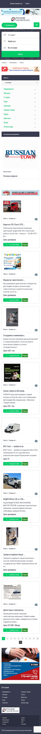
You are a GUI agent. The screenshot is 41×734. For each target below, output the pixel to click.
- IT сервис (4, 697)
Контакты (23, 724)
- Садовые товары (25, 692)
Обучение (7, 93)
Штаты (23, 720)
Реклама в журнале (10, 176)
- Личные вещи (24, 702)
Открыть (25, 244)
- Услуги (22, 700)
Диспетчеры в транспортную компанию (17, 610)
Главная (4, 718)
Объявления (5, 720)
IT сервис (7, 97)
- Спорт (4, 700)
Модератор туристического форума (16, 280)
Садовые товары (9, 110)
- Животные (23, 697)
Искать (20, 54)
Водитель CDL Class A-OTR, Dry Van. (16, 224)
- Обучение (4, 694)
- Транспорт (5, 702)
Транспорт (7, 105)
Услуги (6, 122)
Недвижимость (9, 89)
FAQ (22, 722)
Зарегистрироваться (16, 3)
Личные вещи (8, 126)
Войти (27, 3)
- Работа (22, 694)
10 (37, 638)
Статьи (4, 724)
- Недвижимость (6, 692)
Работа (6, 114)
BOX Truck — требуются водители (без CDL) (19, 446)
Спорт (6, 101)
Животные (7, 118)
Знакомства (5, 722)
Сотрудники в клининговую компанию (16, 335)
